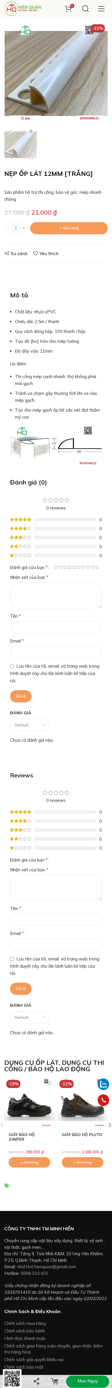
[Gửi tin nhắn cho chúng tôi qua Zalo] (103, 1084)
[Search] (85, 8)
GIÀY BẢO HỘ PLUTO (82, 1134)
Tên (15, 616)
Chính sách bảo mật (23, 1367)
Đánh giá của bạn (29, 567)
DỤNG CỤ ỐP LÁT (31, 1063)
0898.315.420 (34, 1273)
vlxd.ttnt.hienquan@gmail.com (46, 1266)
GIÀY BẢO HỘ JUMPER (22, 1137)
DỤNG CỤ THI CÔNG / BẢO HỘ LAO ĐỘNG (54, 1066)
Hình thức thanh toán (25, 1338)
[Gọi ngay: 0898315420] (103, 1100)
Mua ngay (88, 1381)
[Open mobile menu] (101, 8)
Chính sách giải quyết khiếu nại (33, 1359)
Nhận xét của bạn (29, 577)
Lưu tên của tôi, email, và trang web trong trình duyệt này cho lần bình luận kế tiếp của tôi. (54, 673)
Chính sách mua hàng (25, 1323)
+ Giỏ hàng (69, 228)
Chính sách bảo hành (24, 1331)
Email (17, 641)
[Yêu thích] (50, 1083)
